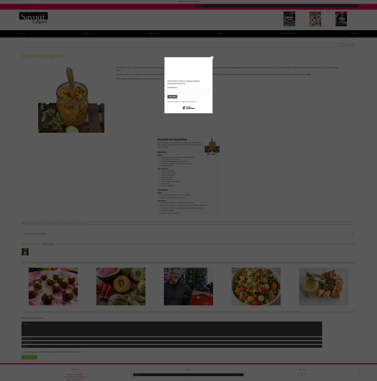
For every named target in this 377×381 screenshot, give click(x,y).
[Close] (212, 57)
